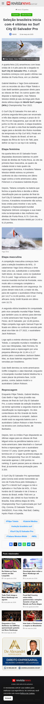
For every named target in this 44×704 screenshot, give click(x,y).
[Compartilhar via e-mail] (33, 544)
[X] (15, 544)
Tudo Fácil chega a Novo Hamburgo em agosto (10, 597)
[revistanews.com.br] (22, 3)
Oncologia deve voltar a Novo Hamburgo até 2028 (32, 573)
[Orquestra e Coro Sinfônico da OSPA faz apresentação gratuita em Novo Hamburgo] (11, 615)
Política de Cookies (27, 693)
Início (19, 9)
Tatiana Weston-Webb (17, 536)
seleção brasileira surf (22, 526)
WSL (35, 536)
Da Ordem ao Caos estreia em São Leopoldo (9, 573)
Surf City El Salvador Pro (22, 531)
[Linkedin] (20, 544)
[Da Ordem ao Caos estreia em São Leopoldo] (11, 563)
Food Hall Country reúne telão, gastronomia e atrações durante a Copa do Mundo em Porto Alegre (32, 599)
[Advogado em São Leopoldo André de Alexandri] (22, 654)
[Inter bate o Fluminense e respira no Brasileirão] (32, 615)
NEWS (14, 34)
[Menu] (3, 4)
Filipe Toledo (12, 521)
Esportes (25, 9)
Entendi (8, 698)
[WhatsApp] (24, 544)
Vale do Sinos (26, 15)
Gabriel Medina (30, 521)
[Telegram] (29, 544)
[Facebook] (11, 544)
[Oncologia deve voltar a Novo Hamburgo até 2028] (32, 563)
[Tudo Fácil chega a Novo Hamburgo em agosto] (11, 587)
